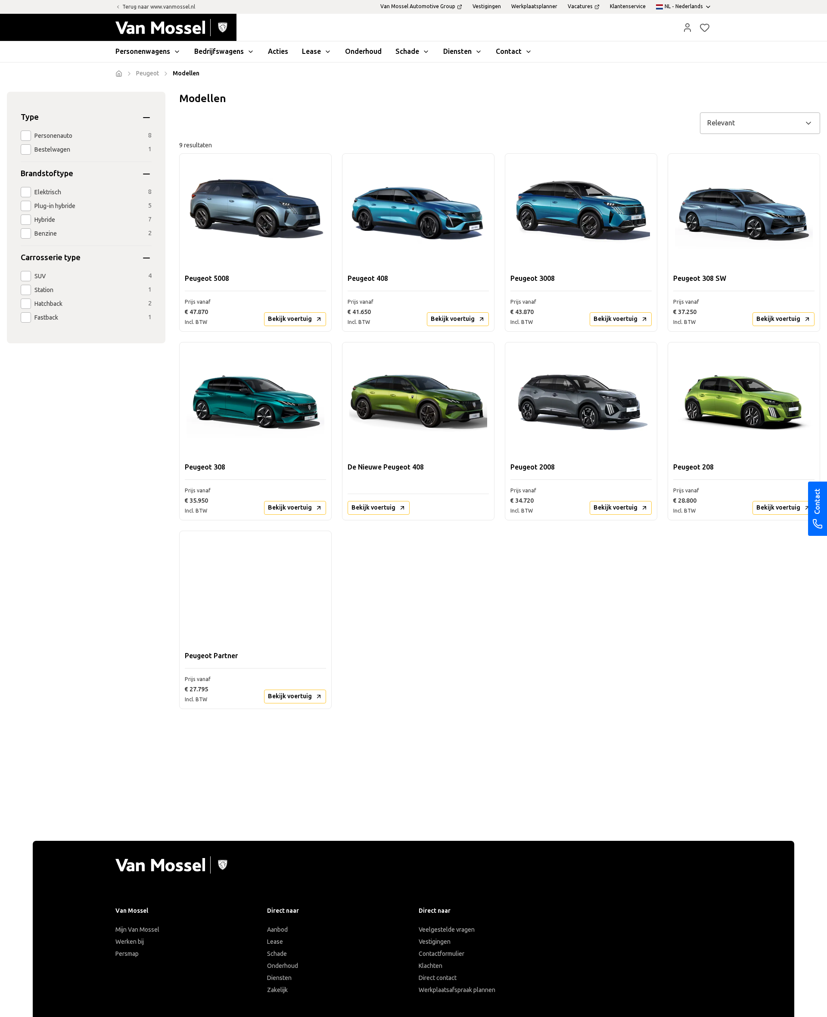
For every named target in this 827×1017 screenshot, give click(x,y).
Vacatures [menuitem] (580, 6)
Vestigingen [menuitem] (487, 6)
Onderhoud (282, 966)
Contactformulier (441, 954)
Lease (275, 941)
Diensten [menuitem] (457, 51)
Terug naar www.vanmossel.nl (158, 7)
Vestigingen (435, 941)
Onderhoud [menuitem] (363, 51)
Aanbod (277, 929)
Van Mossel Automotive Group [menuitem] (417, 6)
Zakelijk (277, 990)
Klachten (430, 966)
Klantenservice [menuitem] (628, 6)
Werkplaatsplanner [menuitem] (534, 6)
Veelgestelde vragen (447, 929)
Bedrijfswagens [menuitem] (219, 51)
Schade (277, 954)
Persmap (127, 954)
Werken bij (129, 941)
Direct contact (438, 978)
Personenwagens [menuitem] (142, 51)
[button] (687, 27)
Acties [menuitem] (278, 51)
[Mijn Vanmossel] (687, 27)
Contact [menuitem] (509, 51)
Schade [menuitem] (407, 51)
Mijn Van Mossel (137, 929)
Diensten (279, 978)
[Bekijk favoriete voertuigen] (705, 27)
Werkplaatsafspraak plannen (457, 990)
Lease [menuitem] (311, 51)
